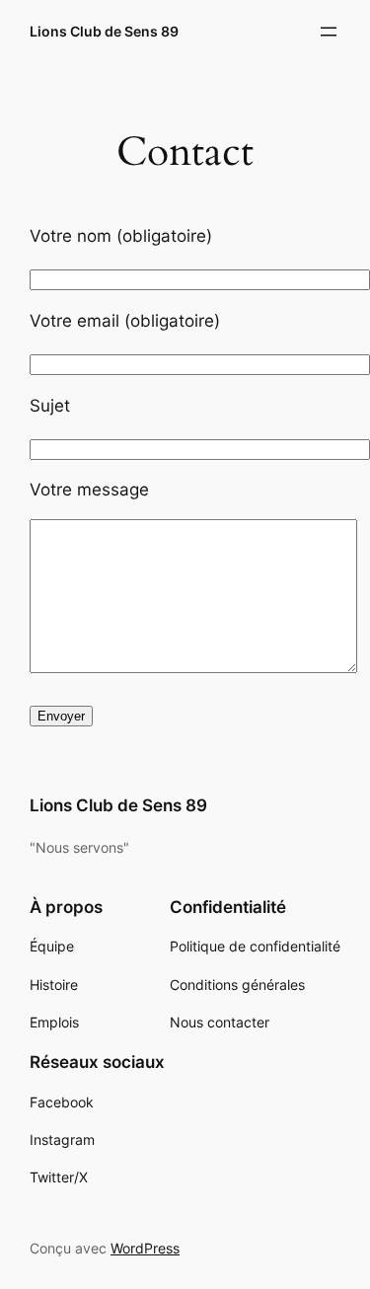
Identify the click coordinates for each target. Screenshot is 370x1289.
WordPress (145, 1248)
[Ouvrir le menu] (328, 31)
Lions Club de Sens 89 (104, 31)
